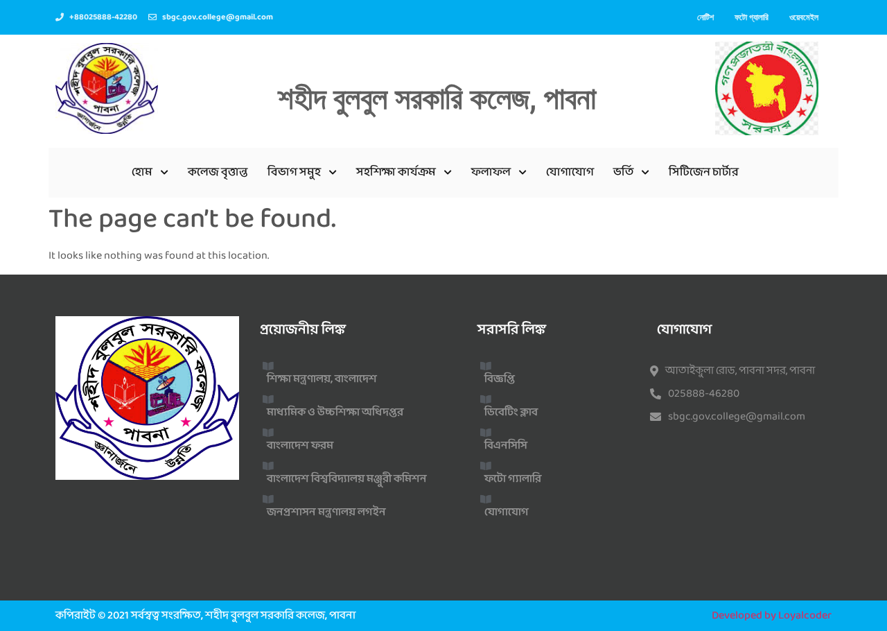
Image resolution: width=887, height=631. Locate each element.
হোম (142, 172)
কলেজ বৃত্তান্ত (218, 172)
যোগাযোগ (570, 172)
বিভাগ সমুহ (294, 172)
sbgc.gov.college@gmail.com (736, 416)
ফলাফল (491, 172)
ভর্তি (623, 172)
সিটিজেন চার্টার (704, 172)
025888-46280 (703, 394)
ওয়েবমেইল (803, 17)
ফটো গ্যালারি (752, 17)
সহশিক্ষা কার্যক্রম (396, 172)
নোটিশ (705, 17)
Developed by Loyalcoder (772, 615)
